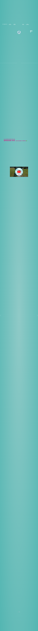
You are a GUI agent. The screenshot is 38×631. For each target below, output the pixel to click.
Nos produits (10, 24)
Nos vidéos (23, 24)
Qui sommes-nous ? (4, 24)
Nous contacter (27, 24)
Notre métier (14, 24)
